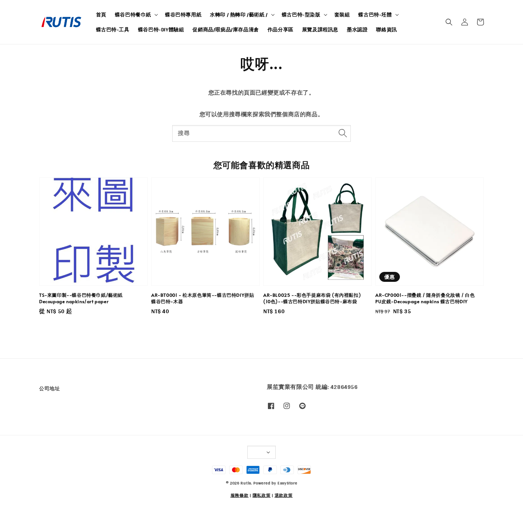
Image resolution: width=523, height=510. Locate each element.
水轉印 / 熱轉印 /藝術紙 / (239, 14)
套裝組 (342, 14)
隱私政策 (262, 495)
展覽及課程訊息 (320, 29)
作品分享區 (281, 29)
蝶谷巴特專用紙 (183, 14)
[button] (449, 22)
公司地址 (49, 389)
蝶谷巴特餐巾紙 (133, 14)
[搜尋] (342, 133)
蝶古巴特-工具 (113, 29)
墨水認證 (357, 29)
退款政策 (284, 495)
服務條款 (240, 495)
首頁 (101, 14)
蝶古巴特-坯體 (375, 14)
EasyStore (287, 483)
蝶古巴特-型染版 (301, 14)
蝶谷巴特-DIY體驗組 (161, 29)
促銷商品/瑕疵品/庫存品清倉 (225, 29)
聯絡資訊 (386, 29)
